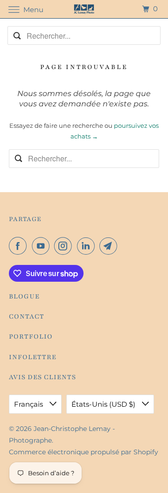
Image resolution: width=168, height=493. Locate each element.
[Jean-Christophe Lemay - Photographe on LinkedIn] (87, 246)
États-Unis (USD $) (104, 404)
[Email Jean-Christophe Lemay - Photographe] (110, 246)
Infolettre (32, 357)
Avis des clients (42, 377)
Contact (26, 316)
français (29, 404)
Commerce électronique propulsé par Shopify (83, 452)
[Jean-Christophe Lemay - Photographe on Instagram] (65, 246)
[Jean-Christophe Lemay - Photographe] (84, 9)
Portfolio (31, 336)
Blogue (24, 296)
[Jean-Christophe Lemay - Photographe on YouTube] (42, 246)
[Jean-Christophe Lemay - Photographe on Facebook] (19, 246)
